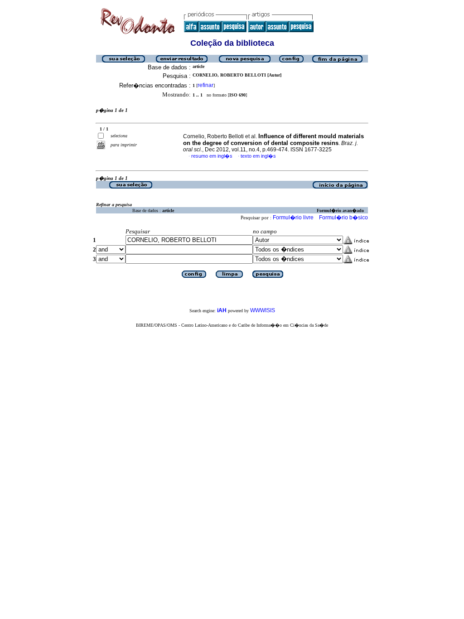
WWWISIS (262, 310)
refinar (205, 85)
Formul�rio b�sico (343, 217)
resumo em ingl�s (211, 156)
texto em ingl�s (258, 156)
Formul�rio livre (293, 217)
